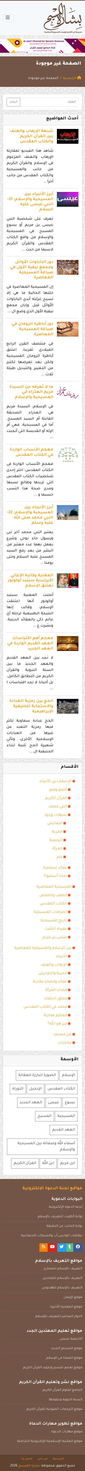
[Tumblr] (69, 1247)
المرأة (57, 849)
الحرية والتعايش (53, 973)
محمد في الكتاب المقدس (45, 1007)
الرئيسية (58, 1459)
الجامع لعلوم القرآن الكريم (62, 1390)
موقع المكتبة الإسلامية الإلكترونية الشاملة (49, 1441)
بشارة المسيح (29, 1466)
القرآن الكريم (56, 798)
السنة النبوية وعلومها (65, 1400)
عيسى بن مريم (54, 937)
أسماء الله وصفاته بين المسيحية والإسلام (46, 1146)
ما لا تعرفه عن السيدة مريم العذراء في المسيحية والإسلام (31, 392)
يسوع (70, 1103)
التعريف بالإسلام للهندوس (62, 1288)
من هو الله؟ (57, 1024)
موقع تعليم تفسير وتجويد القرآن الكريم (52, 1368)
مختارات (65, 1043)
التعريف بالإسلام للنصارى (63, 1269)
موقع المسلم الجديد (66, 1348)
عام (60, 857)
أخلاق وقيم (58, 790)
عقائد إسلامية (55, 868)
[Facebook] (78, 1247)
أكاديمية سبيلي (71, 1339)
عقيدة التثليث (55, 929)
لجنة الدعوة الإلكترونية (65, 1207)
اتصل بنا (26, 1459)
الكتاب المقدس (53, 904)
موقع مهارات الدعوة (66, 1432)
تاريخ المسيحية (54, 921)
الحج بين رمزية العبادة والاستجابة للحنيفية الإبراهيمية (31, 706)
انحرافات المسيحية (50, 912)
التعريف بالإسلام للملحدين (62, 1278)
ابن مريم (67, 1163)
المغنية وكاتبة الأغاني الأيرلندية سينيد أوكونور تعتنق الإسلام (30, 581)
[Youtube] (52, 1247)
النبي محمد (58, 807)
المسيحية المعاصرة (54, 887)
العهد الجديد (31, 1103)
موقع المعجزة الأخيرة (66, 1307)
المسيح (44, 1116)
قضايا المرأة (56, 990)
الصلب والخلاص (53, 895)
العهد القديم (63, 1130)
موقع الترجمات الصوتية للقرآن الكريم (54, 1409)
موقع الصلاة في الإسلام (64, 1358)
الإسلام (68, 1075)
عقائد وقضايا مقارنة (50, 982)
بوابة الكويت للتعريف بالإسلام (60, 1217)
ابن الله (48, 1163)
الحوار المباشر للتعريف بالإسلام (58, 1316)
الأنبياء (61, 957)
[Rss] (43, 1247)
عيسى (53, 1103)
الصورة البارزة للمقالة (37, 1075)
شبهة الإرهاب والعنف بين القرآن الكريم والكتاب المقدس (31, 136)
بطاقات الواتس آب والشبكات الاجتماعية (51, 1236)
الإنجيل (35, 1089)
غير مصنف (62, 1035)
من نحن (43, 1459)
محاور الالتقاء (55, 999)
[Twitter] (61, 1247)
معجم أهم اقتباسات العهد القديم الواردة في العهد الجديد (30, 643)
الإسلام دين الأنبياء (55, 781)
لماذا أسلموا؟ (55, 876)
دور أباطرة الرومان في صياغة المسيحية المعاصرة (32, 329)
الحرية (57, 832)
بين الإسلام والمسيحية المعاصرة (43, 948)
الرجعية (56, 840)
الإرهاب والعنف (54, 965)
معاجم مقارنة (55, 1015)
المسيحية (66, 1116)
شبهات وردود (55, 815)
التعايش (55, 823)
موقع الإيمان (72, 1297)
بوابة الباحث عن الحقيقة (64, 1226)
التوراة (17, 1089)
